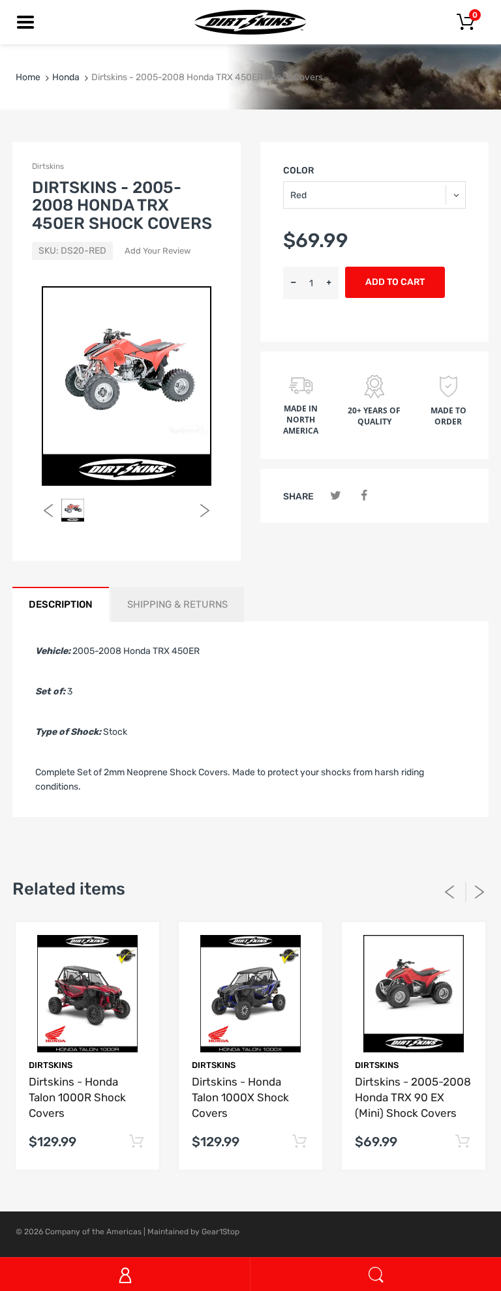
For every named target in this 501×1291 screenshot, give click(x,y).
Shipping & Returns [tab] (177, 604)
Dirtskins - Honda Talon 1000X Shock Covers (240, 1097)
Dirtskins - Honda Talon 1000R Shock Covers (77, 1097)
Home (28, 77)
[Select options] (136, 1142)
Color (298, 170)
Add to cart (395, 282)
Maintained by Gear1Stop (193, 1231)
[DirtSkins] (250, 21)
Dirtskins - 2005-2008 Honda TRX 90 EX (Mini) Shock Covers (413, 1097)
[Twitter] (335, 496)
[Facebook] (364, 496)
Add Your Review (157, 251)
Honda (66, 77)
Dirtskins (48, 166)
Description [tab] (61, 604)
